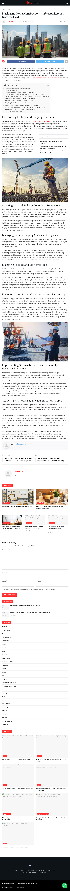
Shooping (5, 707)
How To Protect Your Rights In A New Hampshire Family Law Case (17, 788)
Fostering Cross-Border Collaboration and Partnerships (21, 105)
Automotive (6, 637)
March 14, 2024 (22, 21)
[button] (64, 885)
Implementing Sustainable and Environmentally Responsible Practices (25, 107)
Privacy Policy (21, 883)
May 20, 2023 (13, 615)
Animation (6, 630)
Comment (6, 550)
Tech (4, 714)
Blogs (4, 644)
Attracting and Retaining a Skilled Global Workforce (20, 109)
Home (3, 9)
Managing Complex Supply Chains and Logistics (19, 100)
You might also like (12, 90)
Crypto (4, 655)
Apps (3, 633)
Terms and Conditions (8, 883)
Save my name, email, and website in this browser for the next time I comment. (29, 589)
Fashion (5, 665)
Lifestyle (5, 693)
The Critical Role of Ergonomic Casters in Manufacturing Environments (56, 528)
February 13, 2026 (6, 509)
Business (9, 9)
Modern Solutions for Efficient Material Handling (20, 92)
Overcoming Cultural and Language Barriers (18, 88)
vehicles (5, 725)
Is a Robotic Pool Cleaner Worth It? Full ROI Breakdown (15, 847)
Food (4, 669)
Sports (4, 711)
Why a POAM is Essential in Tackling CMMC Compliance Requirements (34, 527)
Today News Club (10, 887)
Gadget (4, 672)
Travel (4, 718)
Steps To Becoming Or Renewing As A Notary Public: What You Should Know (28, 96)
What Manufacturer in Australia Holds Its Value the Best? (25, 605)
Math (4, 697)
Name (4, 573)
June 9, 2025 (28, 530)
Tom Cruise (11, 21)
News (4, 700)
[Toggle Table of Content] (47, 85)
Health (4, 679)
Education (6, 658)
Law (3, 690)
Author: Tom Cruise (17, 111)
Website (38, 581)
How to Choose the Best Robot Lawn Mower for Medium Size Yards (17, 759)
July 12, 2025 (39, 511)
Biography (5, 640)
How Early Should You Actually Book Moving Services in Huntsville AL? (26, 94)
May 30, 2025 (51, 532)
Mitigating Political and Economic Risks (16, 103)
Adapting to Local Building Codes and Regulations (19, 98)
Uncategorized (7, 721)
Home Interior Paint (9, 686)
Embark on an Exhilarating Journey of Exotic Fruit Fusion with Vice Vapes (30, 612)
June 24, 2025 (5, 530)
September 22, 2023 (15, 608)
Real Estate (6, 704)
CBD (3, 651)
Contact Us (31, 883)
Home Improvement (9, 683)
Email (4, 581)
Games (4, 676)
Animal (4, 627)
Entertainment (7, 662)
